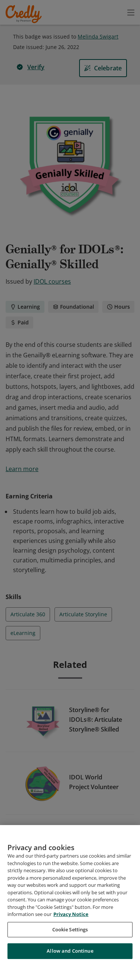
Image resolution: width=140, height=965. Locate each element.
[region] (70, 895)
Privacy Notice (70, 914)
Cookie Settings (70, 929)
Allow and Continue (70, 950)
